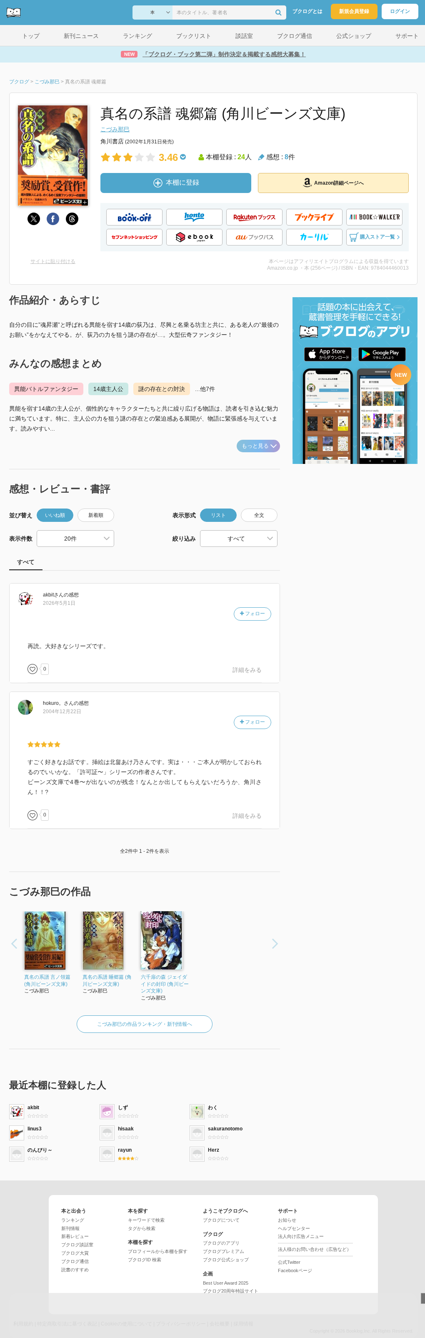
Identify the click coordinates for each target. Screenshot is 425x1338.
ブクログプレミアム (223, 1251)
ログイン (400, 11)
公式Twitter (289, 1262)
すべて (26, 562)
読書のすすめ (75, 1269)
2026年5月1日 (59, 603)
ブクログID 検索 (144, 1259)
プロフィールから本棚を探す (158, 1251)
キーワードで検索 (146, 1220)
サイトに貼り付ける (52, 261)
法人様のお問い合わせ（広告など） (314, 1249)
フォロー (254, 613)
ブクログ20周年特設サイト (230, 1290)
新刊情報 (70, 1228)
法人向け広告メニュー (301, 1236)
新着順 (95, 515)
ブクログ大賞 (75, 1252)
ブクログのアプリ (221, 1242)
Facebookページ (295, 1270)
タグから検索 (141, 1228)
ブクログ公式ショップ (226, 1259)
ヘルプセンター (294, 1228)
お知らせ (287, 1220)
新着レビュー (75, 1236)
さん (53, 595)
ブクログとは (307, 11)
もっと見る (255, 446)
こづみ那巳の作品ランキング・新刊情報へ (144, 1024)
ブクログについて (221, 1220)
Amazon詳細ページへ (339, 183)
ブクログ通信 (75, 1261)
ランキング (72, 1220)
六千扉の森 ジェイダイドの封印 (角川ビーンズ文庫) (165, 984)
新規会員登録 (354, 11)
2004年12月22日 (62, 711)
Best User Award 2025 (225, 1282)
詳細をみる (247, 669)
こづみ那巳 (115, 129)
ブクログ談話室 (77, 1244)
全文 (259, 515)
